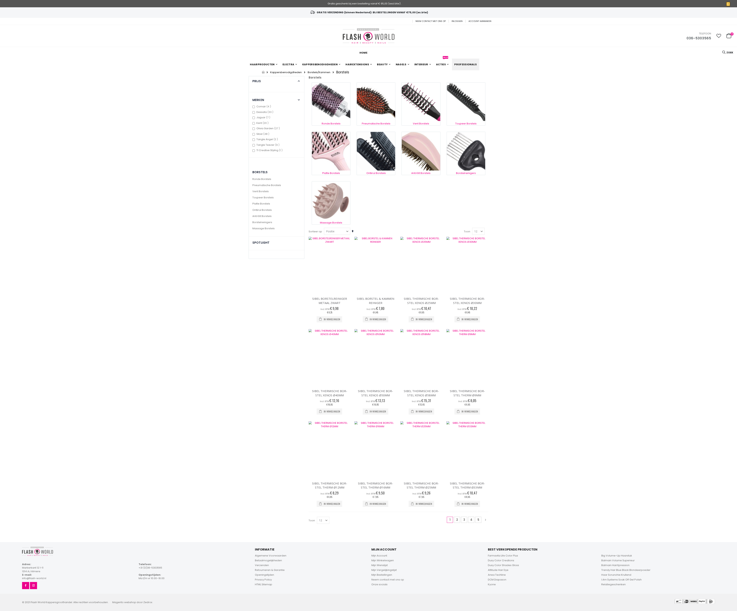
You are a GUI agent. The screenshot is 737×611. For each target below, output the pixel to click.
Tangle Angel (267, 139)
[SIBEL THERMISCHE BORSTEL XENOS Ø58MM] (421, 357)
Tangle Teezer (268, 145)
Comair (264, 106)
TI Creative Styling (269, 150)
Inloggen (457, 21)
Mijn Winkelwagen (382, 560)
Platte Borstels (261, 203)
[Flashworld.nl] (368, 36)
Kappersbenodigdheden (286, 72)
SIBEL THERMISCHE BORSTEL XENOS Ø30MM (467, 301)
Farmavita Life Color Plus (503, 555)
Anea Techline (497, 575)
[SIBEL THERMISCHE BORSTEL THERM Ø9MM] (467, 357)
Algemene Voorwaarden (270, 555)
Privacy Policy (263, 579)
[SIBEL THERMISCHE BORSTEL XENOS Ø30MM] (467, 265)
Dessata (265, 112)
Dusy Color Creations (501, 560)
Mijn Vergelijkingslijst (384, 570)
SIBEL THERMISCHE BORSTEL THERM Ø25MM (421, 485)
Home (263, 72)
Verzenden (262, 565)
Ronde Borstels (261, 179)
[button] (719, 36)
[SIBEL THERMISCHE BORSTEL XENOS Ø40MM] (330, 357)
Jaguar (263, 117)
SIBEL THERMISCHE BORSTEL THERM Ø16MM (375, 485)
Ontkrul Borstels (262, 210)
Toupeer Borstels (263, 197)
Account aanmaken (479, 21)
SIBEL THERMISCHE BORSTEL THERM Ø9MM (467, 393)
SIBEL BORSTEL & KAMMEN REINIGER (375, 301)
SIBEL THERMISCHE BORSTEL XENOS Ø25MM (421, 301)
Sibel (263, 134)
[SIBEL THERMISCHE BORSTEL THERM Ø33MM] (467, 449)
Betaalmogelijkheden (268, 560)
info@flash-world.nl (34, 578)
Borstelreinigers (262, 222)
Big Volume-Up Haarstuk (616, 555)
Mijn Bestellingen (381, 575)
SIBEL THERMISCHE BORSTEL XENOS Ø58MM (421, 393)
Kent (262, 123)
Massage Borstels (263, 228)
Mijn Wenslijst (379, 565)
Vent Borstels (260, 191)
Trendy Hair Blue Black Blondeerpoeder (625, 570)
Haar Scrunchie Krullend (616, 575)
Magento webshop (124, 602)
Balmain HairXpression (615, 565)
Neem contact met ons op (431, 21)
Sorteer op (315, 231)
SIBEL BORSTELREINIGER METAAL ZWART (329, 301)
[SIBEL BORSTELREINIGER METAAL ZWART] (330, 265)
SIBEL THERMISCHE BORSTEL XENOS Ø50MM (375, 393)
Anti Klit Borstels (262, 216)
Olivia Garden (268, 128)
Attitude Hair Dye (498, 570)
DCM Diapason (497, 579)
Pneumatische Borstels (266, 185)
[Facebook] (25, 585)
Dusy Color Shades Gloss (503, 565)
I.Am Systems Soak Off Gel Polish (621, 579)
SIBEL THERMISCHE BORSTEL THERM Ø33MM (467, 485)
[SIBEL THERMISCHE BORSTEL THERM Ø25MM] (421, 449)
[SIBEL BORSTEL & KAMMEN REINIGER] (375, 265)
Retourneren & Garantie (270, 570)
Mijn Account (379, 555)
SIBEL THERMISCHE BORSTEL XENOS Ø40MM (329, 393)
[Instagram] (33, 585)
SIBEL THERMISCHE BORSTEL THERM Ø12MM (329, 485)
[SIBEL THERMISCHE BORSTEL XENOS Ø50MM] (375, 357)
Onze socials (379, 584)
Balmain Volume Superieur (618, 560)
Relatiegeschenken (613, 584)
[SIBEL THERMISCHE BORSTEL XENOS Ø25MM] (421, 265)
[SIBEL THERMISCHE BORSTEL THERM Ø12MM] (330, 449)
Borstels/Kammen (319, 72)
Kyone (492, 584)
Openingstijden (264, 575)
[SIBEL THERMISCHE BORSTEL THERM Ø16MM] (375, 449)
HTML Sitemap (263, 584)
